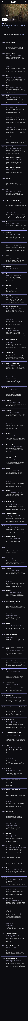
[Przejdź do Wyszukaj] (25, 2)
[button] (26, 38)
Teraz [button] (8, 34)
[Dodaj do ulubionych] (9, 19)
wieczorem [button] (16, 34)
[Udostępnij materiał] (13, 19)
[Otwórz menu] (2, 2)
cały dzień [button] (22, 34)
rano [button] (12, 34)
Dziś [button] (5, 34)
